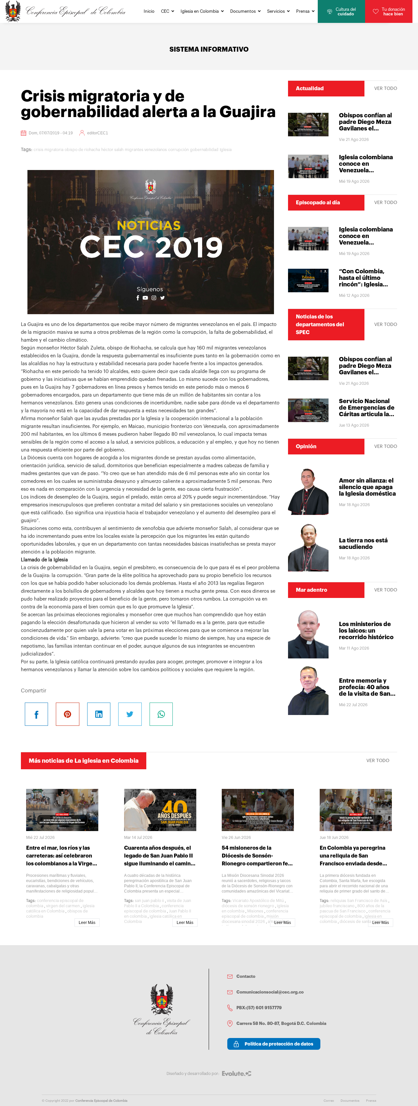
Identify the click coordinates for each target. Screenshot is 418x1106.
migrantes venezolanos (146, 150)
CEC (165, 11)
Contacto (245, 976)
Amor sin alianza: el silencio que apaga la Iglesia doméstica (367, 487)
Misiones (255, 911)
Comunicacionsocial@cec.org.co (270, 992)
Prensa (303, 11)
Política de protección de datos (279, 1044)
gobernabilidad (204, 150)
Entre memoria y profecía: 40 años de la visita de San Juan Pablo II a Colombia (364, 694)
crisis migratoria (48, 150)
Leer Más (87, 922)
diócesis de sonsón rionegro (248, 906)
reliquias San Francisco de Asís (358, 901)
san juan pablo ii (149, 901)
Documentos (243, 11)
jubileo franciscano (337, 906)
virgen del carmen (63, 906)
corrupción (178, 150)
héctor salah (112, 150)
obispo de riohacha (82, 150)
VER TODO (385, 88)
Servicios (276, 11)
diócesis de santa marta (361, 922)
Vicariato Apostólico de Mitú (258, 901)
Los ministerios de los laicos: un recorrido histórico (366, 630)
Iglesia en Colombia (200, 11)
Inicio (149, 11)
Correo (329, 1100)
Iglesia (226, 150)
